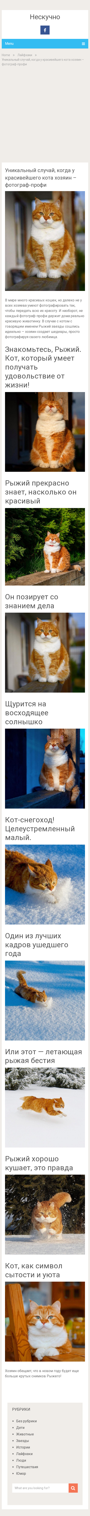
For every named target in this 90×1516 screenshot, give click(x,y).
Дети (20, 1428)
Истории (23, 1447)
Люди (21, 1460)
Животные (25, 1434)
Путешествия (27, 1467)
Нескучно (45, 16)
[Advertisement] (45, 114)
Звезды (22, 1441)
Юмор (21, 1473)
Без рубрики (26, 1421)
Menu (9, 43)
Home (6, 55)
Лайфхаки (24, 55)
